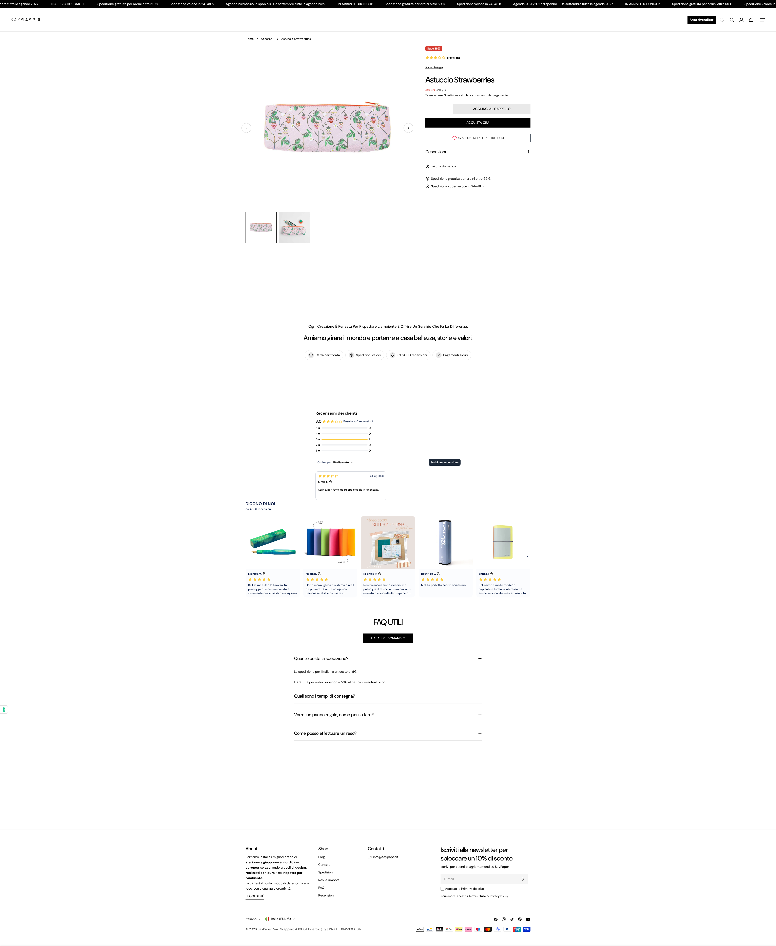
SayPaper (265, 929)
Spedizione (451, 95)
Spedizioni (325, 872)
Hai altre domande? (388, 638)
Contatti (324, 865)
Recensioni (326, 895)
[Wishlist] (722, 20)
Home (250, 39)
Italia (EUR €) (281, 919)
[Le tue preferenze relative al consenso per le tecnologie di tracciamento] (4, 709)
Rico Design (434, 67)
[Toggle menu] (763, 19)
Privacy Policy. (499, 896)
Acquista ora (477, 122)
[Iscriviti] (523, 879)
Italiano (251, 919)
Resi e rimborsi (329, 880)
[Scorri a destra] (408, 128)
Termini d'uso (477, 896)
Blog (321, 857)
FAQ (321, 888)
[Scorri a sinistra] (246, 128)
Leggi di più (255, 896)
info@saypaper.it (385, 857)
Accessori (267, 39)
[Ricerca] (732, 20)
